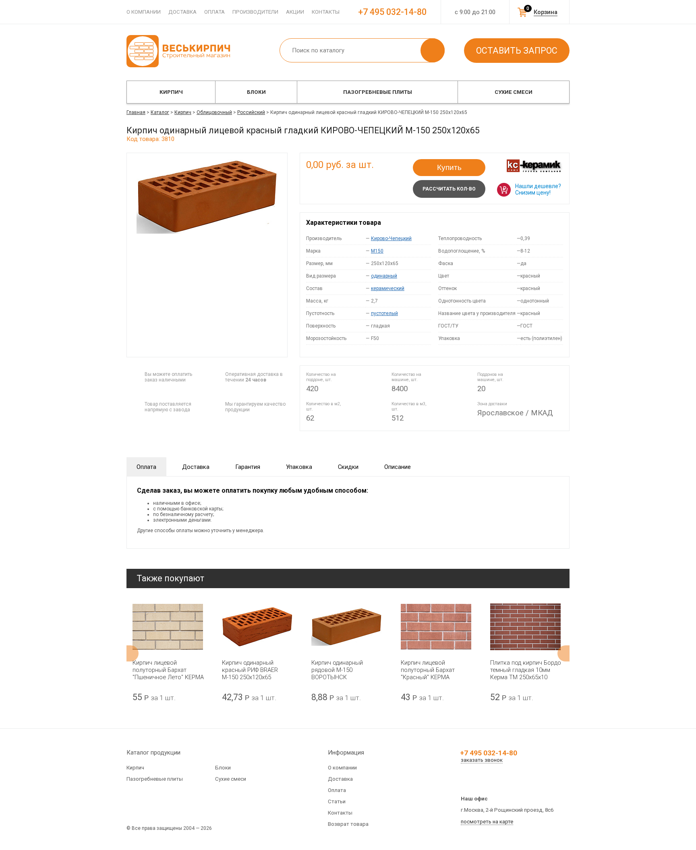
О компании (143, 12)
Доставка (182, 12)
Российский (251, 112)
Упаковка (299, 467)
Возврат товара (348, 824)
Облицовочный (214, 112)
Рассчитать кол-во (449, 189)
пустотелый (384, 313)
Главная (135, 112)
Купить (449, 167)
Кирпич (171, 92)
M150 (377, 251)
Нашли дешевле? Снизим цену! (538, 189)
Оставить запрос (516, 51)
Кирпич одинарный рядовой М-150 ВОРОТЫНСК (337, 670)
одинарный (384, 276)
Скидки (348, 467)
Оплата (214, 12)
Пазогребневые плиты (377, 92)
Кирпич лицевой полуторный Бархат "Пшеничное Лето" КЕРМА (168, 670)
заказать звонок (482, 760)
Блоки (256, 92)
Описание (397, 467)
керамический (387, 288)
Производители (255, 12)
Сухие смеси (513, 92)
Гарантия (247, 467)
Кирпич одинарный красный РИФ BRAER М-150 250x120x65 (250, 670)
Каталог (160, 112)
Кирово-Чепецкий (391, 238)
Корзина (545, 12)
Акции (295, 12)
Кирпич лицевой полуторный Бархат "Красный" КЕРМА (428, 670)
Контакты (326, 12)
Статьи (337, 801)
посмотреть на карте (487, 822)
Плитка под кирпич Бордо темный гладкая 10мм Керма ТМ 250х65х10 (525, 670)
